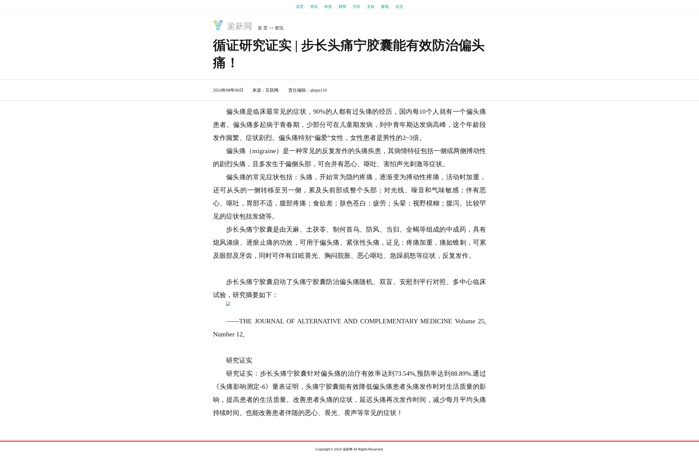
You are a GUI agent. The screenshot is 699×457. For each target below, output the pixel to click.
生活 (399, 7)
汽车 (356, 7)
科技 (328, 7)
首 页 (263, 28)
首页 (300, 7)
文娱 (371, 7)
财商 (342, 7)
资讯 (314, 7)
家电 (385, 7)
